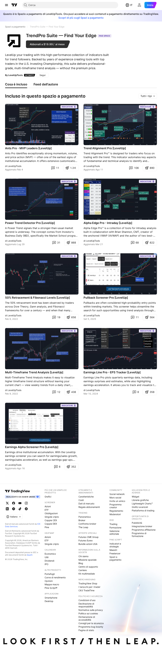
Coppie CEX (51, 520)
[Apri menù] (6, 5)
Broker (81, 520)
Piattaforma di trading (143, 510)
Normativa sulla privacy (90, 610)
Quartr (29, 555)
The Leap (83, 527)
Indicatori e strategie (115, 545)
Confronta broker (87, 523)
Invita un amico (117, 501)
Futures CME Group (88, 537)
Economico (50, 553)
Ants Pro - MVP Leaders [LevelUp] (28, 148)
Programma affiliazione (144, 529)
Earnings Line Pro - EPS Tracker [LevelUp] (112, 372)
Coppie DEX (51, 523)
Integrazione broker (142, 526)
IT (131, 5)
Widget (135, 496)
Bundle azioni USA (87, 544)
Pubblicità (137, 522)
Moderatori (115, 514)
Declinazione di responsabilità (86, 605)
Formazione (115, 527)
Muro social (115, 497)
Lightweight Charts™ (142, 503)
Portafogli (50, 574)
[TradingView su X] (7, 503)
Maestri (113, 550)
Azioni (48, 506)
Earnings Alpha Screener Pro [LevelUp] (31, 447)
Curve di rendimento (55, 577)
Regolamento (116, 510)
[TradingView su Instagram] (26, 503)
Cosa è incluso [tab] (16, 84)
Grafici (48, 496)
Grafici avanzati (140, 507)
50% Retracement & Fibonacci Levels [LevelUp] (37, 297)
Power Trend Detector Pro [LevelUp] (30, 223)
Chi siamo (83, 556)
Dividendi (49, 560)
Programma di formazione (139, 534)
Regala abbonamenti (89, 507)
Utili (46, 557)
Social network (117, 494)
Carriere (82, 570)
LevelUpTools (15, 75)
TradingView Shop (87, 583)
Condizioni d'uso (86, 600)
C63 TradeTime (86, 590)
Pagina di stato (86, 630)
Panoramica (84, 516)
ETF (47, 510)
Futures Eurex (85, 540)
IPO (46, 564)
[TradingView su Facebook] (13, 503)
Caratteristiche (86, 496)
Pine (47, 527)
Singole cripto (52, 516)
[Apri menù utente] (139, 5)
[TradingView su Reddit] (26, 509)
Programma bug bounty (90, 626)
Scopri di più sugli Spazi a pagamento (81, 17)
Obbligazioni (51, 513)
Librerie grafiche (140, 500)
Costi (81, 500)
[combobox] (148, 96)
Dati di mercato (86, 503)
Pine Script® (51, 588)
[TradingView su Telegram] (13, 509)
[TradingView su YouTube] (20, 503)
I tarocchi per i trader (89, 587)
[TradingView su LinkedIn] (7, 509)
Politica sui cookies (88, 613)
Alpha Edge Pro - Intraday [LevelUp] (108, 223)
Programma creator (115, 506)
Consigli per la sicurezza (91, 623)
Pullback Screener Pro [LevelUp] (106, 297)
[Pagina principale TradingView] (14, 5)
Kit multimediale (86, 573)
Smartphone (51, 597)
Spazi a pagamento (115, 558)
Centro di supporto (88, 566)
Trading (113, 524)
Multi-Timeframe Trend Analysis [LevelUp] (34, 372)
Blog (80, 563)
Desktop (49, 601)
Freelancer (114, 553)
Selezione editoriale (114, 532)
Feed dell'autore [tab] (46, 84)
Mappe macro (52, 584)
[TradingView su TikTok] (20, 509)
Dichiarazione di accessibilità (86, 618)
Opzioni (49, 581)
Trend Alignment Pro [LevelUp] (105, 148)
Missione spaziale (87, 559)
